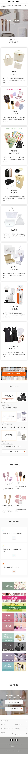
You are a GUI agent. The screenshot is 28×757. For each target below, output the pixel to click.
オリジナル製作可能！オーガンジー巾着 (11, 446)
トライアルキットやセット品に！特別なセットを (13, 427)
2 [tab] (14, 34)
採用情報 (3, 732)
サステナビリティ (5, 728)
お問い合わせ (14, 708)
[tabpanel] (14, 23)
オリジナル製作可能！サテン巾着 (9, 407)
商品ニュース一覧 (14, 451)
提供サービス (18, 724)
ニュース (3, 724)
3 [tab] (15, 34)
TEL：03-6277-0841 (14, 702)
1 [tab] (13, 34)
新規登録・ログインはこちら (14, 373)
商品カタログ (4, 720)
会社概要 (17, 728)
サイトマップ (13, 746)
